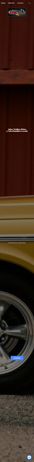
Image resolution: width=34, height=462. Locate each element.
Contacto (20, 3)
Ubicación (11, 3)
